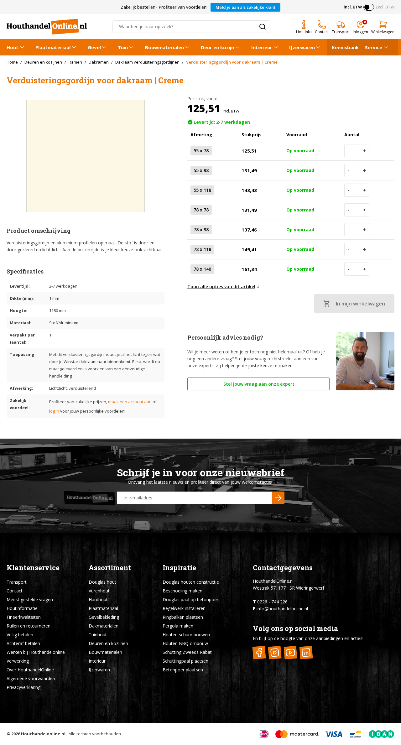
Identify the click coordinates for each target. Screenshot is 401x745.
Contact (15, 591)
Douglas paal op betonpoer (190, 599)
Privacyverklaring (23, 687)
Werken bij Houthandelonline (36, 652)
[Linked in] (306, 652)
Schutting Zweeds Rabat (187, 652)
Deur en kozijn (217, 47)
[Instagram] (275, 652)
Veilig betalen (20, 635)
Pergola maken (178, 626)
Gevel (94, 47)
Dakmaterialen (103, 626)
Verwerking (18, 661)
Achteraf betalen (23, 643)
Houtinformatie (22, 608)
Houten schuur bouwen (186, 635)
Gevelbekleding (104, 617)
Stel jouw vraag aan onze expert (258, 384)
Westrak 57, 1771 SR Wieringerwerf (288, 588)
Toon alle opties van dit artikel (221, 286)
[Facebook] (259, 652)
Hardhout (98, 599)
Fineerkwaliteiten (24, 617)
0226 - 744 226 (272, 602)
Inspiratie (179, 567)
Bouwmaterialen (164, 47)
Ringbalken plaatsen (183, 617)
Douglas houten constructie (191, 582)
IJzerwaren (302, 47)
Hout (12, 47)
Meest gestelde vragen (30, 599)
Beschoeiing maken (182, 591)
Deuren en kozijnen (108, 643)
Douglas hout (102, 582)
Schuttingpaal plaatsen (185, 661)
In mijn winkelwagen (360, 303)
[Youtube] (290, 652)
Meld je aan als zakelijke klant (245, 7)
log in (54, 411)
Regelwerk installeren (184, 608)
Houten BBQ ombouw (185, 643)
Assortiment (110, 567)
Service (373, 47)
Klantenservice (33, 567)
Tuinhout (98, 635)
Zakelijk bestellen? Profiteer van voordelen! (164, 7)
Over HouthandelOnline (30, 670)
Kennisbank (345, 47)
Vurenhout (99, 591)
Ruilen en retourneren (28, 626)
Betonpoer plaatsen (183, 670)
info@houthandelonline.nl (282, 609)
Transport (17, 582)
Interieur (261, 47)
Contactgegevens (283, 567)
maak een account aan (130, 401)
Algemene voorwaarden (31, 678)
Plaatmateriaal (52, 47)
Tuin (123, 47)
